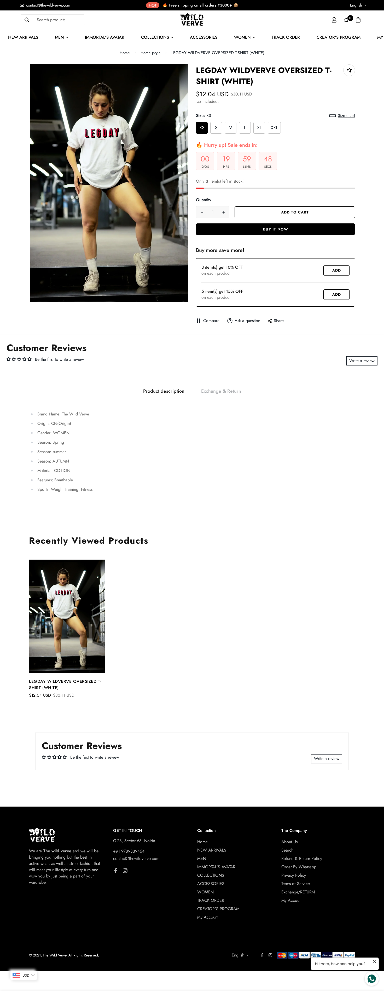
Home (125, 53)
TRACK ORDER (286, 37)
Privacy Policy (293, 875)
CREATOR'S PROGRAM (338, 37)
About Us (289, 842)
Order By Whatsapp (298, 867)
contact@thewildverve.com (136, 858)
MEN (59, 37)
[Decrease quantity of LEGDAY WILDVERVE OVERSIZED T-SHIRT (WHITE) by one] (201, 212)
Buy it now (275, 229)
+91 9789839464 (128, 851)
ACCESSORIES (203, 37)
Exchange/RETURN (298, 892)
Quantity (203, 200)
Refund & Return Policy (301, 858)
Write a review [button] (362, 361)
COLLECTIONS (155, 37)
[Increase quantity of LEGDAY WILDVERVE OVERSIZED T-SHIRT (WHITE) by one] (223, 212)
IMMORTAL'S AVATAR (104, 37)
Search (287, 850)
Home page (151, 53)
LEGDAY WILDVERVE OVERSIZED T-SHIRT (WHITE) (65, 684)
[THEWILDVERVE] (192, 19)
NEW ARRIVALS (211, 850)
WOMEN (242, 37)
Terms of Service (295, 884)
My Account (207, 917)
